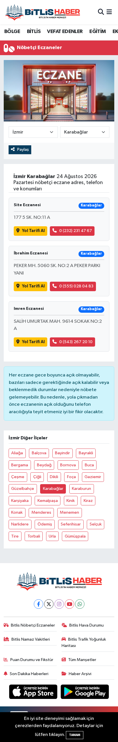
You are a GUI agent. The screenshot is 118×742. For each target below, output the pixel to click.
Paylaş (23, 149)
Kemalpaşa (48, 500)
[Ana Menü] (109, 12)
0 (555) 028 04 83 (76, 286)
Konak (17, 512)
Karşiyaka (20, 500)
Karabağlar (53, 488)
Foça (71, 477)
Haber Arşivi (80, 674)
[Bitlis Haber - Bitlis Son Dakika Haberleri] (42, 12)
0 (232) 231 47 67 (75, 231)
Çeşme (17, 477)
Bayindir (62, 453)
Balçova (39, 453)
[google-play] (85, 693)
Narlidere (20, 524)
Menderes (41, 512)
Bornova (68, 465)
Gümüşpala (75, 536)
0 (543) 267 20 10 (76, 342)
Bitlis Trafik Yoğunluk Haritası (84, 642)
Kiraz (88, 500)
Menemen (69, 512)
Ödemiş (45, 524)
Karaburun (81, 488)
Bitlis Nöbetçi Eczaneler (33, 625)
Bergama (19, 465)
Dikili (54, 477)
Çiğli (37, 477)
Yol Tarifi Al (33, 231)
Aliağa (17, 453)
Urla (52, 536)
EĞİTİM (97, 31)
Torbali (33, 536)
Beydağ (44, 465)
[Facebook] (38, 604)
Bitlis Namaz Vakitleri (30, 639)
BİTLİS (33, 31)
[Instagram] (59, 604)
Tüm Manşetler (82, 660)
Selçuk (96, 524)
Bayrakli (86, 453)
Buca (89, 465)
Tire (15, 536)
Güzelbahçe (22, 488)
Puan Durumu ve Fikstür (31, 660)
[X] (49, 604)
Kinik (70, 500)
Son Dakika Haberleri (29, 674)
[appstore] (34, 693)
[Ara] (101, 12)
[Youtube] (69, 604)
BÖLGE (12, 31)
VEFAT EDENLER (64, 31)
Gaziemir (92, 477)
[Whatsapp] (79, 604)
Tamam (74, 735)
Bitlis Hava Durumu (86, 625)
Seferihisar (71, 524)
